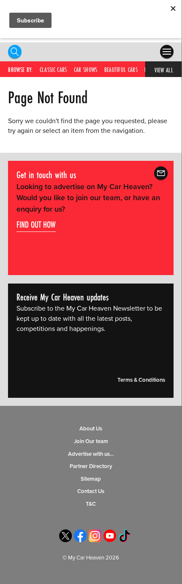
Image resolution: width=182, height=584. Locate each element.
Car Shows (86, 69)
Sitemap (91, 479)
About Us (90, 428)
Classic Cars (53, 69)
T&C (91, 504)
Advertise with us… (91, 454)
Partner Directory (91, 466)
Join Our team (91, 441)
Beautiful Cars (121, 69)
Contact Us (90, 491)
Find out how (36, 224)
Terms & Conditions (141, 380)
